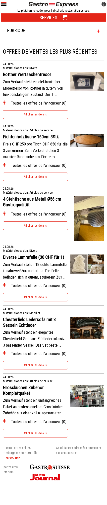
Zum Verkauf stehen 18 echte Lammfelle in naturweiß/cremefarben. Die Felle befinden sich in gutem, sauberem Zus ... (35, 271)
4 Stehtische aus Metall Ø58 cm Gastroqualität (32, 202)
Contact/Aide (11, 458)
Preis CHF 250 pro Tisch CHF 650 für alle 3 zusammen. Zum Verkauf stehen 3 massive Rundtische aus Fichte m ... (35, 150)
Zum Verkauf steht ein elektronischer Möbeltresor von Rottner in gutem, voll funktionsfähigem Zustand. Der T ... (33, 88)
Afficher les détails (35, 114)
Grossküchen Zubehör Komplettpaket (23, 390)
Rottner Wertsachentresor (27, 74)
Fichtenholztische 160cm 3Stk (31, 137)
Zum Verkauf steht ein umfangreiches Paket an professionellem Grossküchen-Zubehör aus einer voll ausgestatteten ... (34, 406)
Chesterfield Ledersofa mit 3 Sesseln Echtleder (29, 322)
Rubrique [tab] (16, 30)
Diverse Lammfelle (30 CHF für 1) (33, 257)
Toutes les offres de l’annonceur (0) (38, 103)
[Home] (53, 4)
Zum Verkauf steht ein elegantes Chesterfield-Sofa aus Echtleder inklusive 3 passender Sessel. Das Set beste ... (34, 338)
